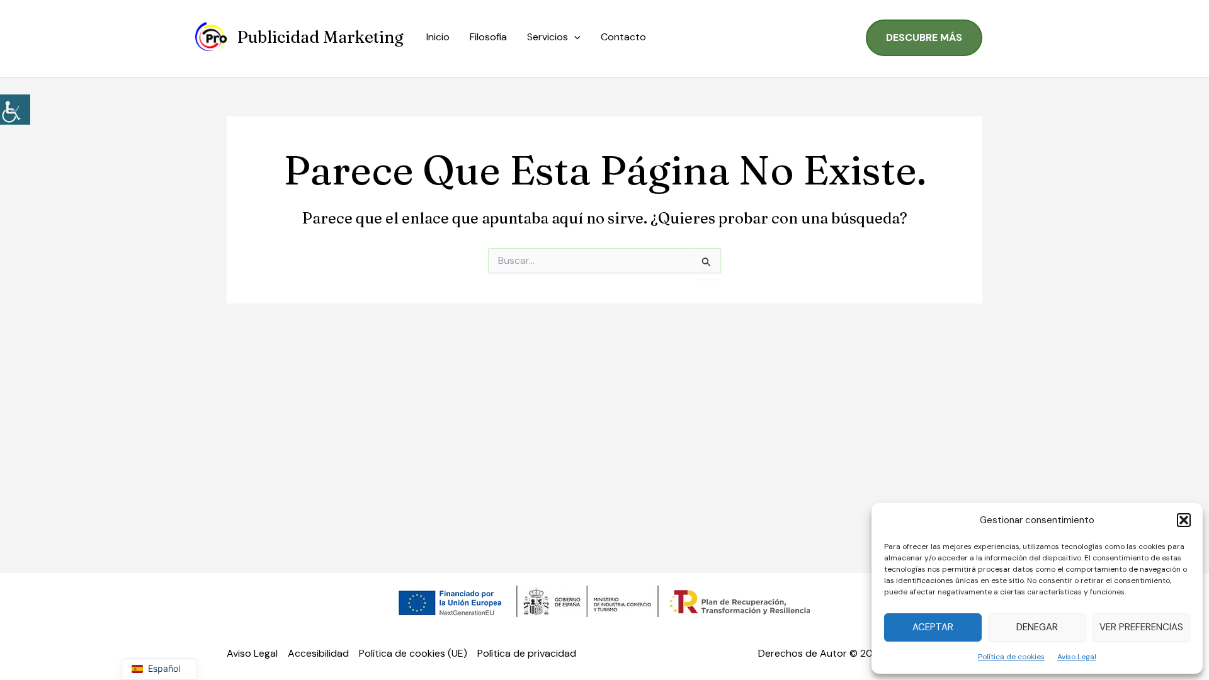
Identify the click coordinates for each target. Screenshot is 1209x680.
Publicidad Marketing (320, 37)
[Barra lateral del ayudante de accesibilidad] (15, 109)
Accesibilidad (318, 653)
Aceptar (932, 627)
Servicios (547, 36)
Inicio (438, 36)
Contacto (623, 36)
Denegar (1037, 627)
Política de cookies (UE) (413, 653)
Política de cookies (1011, 657)
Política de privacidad (526, 653)
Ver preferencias (1141, 627)
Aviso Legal (1076, 657)
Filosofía (488, 36)
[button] (1184, 520)
